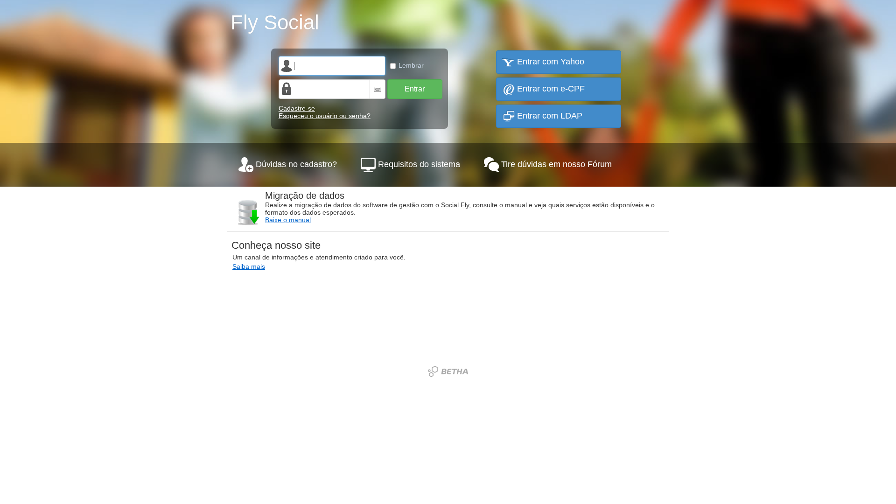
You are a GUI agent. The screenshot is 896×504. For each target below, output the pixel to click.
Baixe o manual (288, 220)
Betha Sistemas (448, 371)
